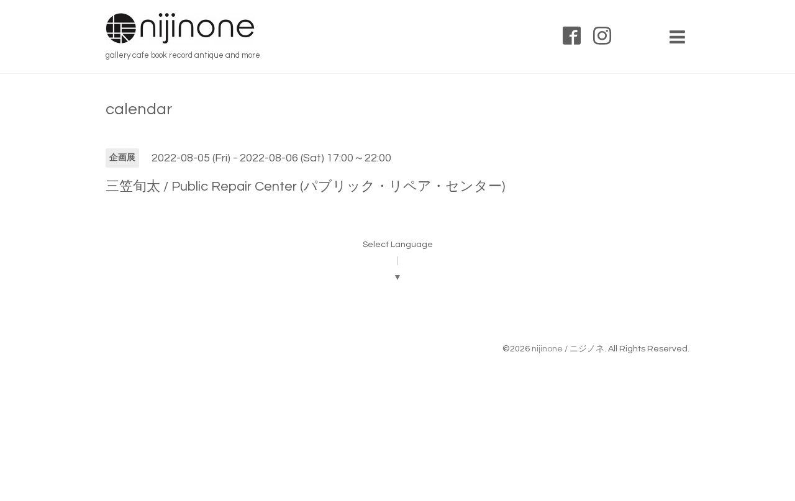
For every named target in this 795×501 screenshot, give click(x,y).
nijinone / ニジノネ (568, 349)
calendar (139, 109)
